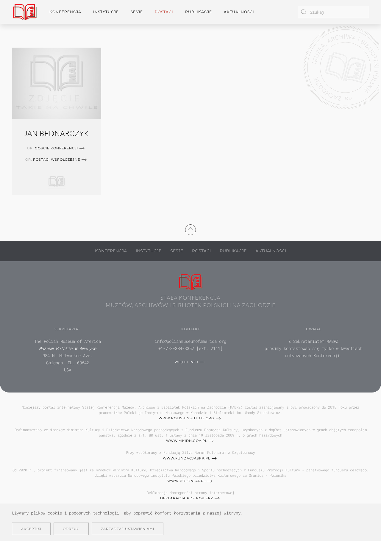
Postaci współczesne (56, 159)
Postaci (201, 251)
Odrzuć (71, 529)
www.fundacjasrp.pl (186, 458)
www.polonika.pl (186, 481)
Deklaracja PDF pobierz (186, 498)
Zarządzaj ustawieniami (127, 529)
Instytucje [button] (106, 12)
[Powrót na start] (25, 12)
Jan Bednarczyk (56, 133)
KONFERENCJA (111, 251)
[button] (190, 229)
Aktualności (239, 12)
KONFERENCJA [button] (65, 12)
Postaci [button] (164, 12)
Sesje (176, 251)
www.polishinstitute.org (186, 418)
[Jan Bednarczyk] (56, 82)
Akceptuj (31, 529)
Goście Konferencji (56, 148)
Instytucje (148, 251)
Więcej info (186, 362)
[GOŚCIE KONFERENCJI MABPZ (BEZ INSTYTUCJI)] (56, 180)
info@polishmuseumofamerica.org (190, 341)
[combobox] (333, 12)
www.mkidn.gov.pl (186, 441)
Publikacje (198, 12)
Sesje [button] (137, 12)
